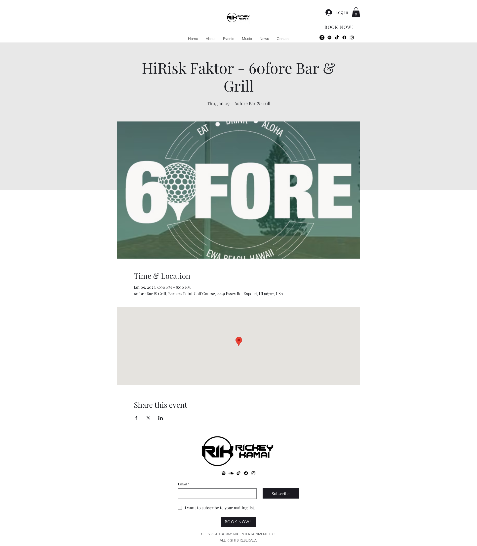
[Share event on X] (148, 418)
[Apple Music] (321, 37)
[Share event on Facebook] (136, 418)
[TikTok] (336, 37)
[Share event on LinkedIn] (160, 418)
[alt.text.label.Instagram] (351, 37)
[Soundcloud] (231, 473)
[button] (356, 12)
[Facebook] (344, 37)
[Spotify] (329, 37)
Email (184, 484)
